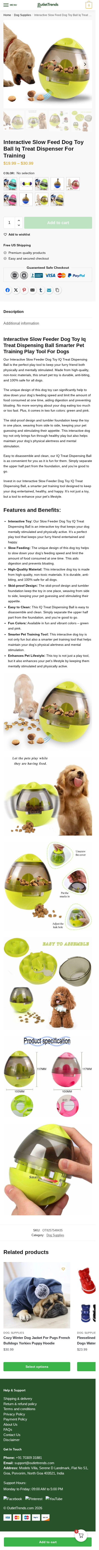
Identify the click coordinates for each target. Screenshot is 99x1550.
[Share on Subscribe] (49, 290)
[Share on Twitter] (16, 290)
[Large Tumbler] (57, 184)
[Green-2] (42, 184)
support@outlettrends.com (34, 1463)
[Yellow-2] (57, 199)
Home (7, 15)
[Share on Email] (32, 290)
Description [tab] (13, 312)
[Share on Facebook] (7, 290)
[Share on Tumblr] (41, 290)
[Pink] (73, 184)
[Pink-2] (10, 199)
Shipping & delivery (17, 1399)
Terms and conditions (19, 1409)
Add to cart (48, 1542)
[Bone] (26, 184)
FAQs (7, 1429)
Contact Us (11, 1435)
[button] (19, 220)
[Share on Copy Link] (57, 290)
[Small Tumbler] (26, 199)
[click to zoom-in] (47, 64)
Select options (37, 1366)
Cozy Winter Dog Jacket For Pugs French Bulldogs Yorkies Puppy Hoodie (36, 1340)
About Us (10, 1424)
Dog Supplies (22, 15)
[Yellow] (42, 199)
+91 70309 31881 (29, 1458)
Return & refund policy (20, 1404)
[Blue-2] (10, 184)
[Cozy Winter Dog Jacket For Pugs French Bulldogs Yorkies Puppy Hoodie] (36, 1295)
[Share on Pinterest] (24, 290)
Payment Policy (15, 1419)
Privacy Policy (14, 1414)
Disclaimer (11, 1440)
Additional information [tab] (21, 323)
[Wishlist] (63, 1268)
